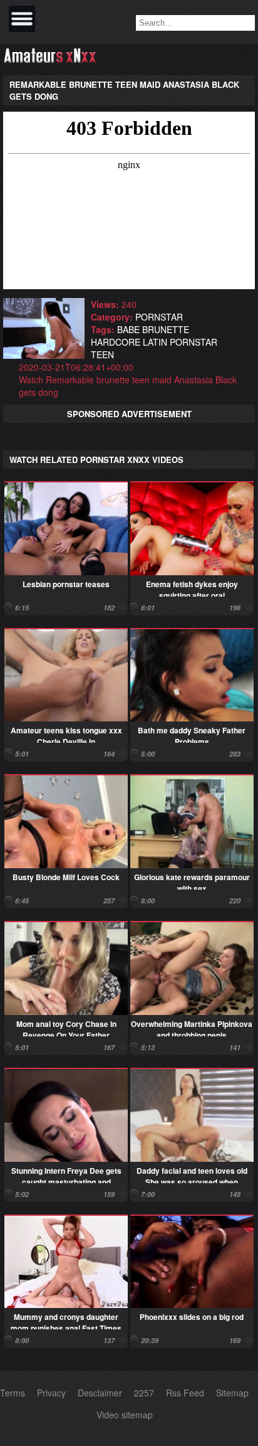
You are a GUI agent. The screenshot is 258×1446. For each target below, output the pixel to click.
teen (102, 354)
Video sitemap (124, 1414)
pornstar (159, 317)
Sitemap (232, 1392)
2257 (144, 1392)
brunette (165, 329)
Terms (12, 1392)
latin (155, 342)
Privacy (51, 1392)
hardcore (115, 342)
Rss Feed (185, 1392)
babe (128, 329)
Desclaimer (100, 1392)
